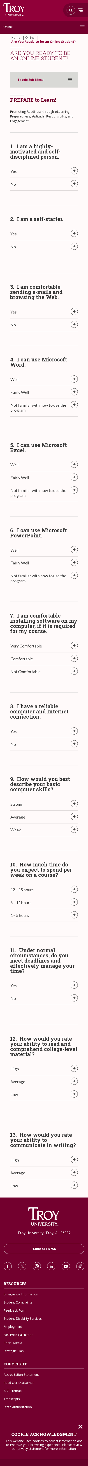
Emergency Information (21, 1294)
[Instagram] (37, 1266)
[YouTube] (66, 1266)
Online (8, 27)
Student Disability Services (23, 1318)
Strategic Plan (14, 1351)
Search (14, 9)
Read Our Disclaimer (19, 1382)
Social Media (13, 1343)
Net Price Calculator (18, 1335)
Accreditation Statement (21, 1374)
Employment (13, 1326)
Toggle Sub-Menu (30, 79)
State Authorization (18, 1407)
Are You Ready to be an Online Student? (43, 42)
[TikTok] (80, 1266)
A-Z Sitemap (13, 1391)
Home (15, 38)
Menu (80, 10)
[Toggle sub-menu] (70, 80)
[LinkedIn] (51, 1266)
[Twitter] (22, 1266)
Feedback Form (15, 1310)
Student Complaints (18, 1302)
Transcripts (12, 1399)
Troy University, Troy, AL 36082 (44, 1232)
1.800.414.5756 (44, 1249)
